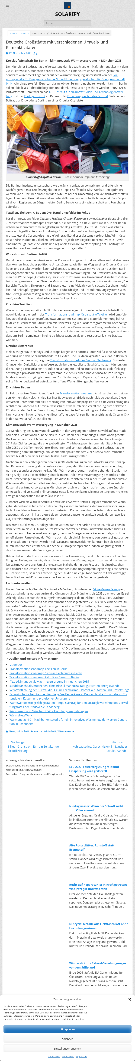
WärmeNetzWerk (20, 715)
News (25, 33)
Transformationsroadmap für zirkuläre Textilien (76, 314)
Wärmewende (65, 731)
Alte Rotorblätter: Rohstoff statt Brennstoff (91, 847)
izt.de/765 (15, 665)
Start (13, 33)
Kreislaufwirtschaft (45, 731)
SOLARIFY (67, 14)
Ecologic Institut (34, 96)
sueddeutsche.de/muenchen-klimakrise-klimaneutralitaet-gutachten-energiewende (64, 686)
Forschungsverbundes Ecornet (87, 96)
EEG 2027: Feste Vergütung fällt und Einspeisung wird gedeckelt (94, 769)
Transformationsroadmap (77, 393)
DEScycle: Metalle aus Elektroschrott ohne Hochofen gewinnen (98, 926)
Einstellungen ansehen (67, 1048)
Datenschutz (54, 1056)
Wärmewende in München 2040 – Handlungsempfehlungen (48, 711)
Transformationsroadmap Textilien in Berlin (38, 669)
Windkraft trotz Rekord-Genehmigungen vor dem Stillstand (97, 965)
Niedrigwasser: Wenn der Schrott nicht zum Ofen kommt (96, 808)
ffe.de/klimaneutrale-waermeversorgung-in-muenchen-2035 (49, 681)
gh (37, 53)
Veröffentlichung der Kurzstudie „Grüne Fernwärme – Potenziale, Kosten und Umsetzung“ (69, 690)
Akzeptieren (67, 1029)
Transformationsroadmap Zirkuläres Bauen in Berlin (44, 677)
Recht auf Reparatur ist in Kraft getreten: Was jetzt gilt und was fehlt (98, 887)
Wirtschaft (23, 731)
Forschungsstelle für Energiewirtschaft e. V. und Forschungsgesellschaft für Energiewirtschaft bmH (65, 79)
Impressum (81, 1056)
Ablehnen (67, 1039)
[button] (129, 999)
